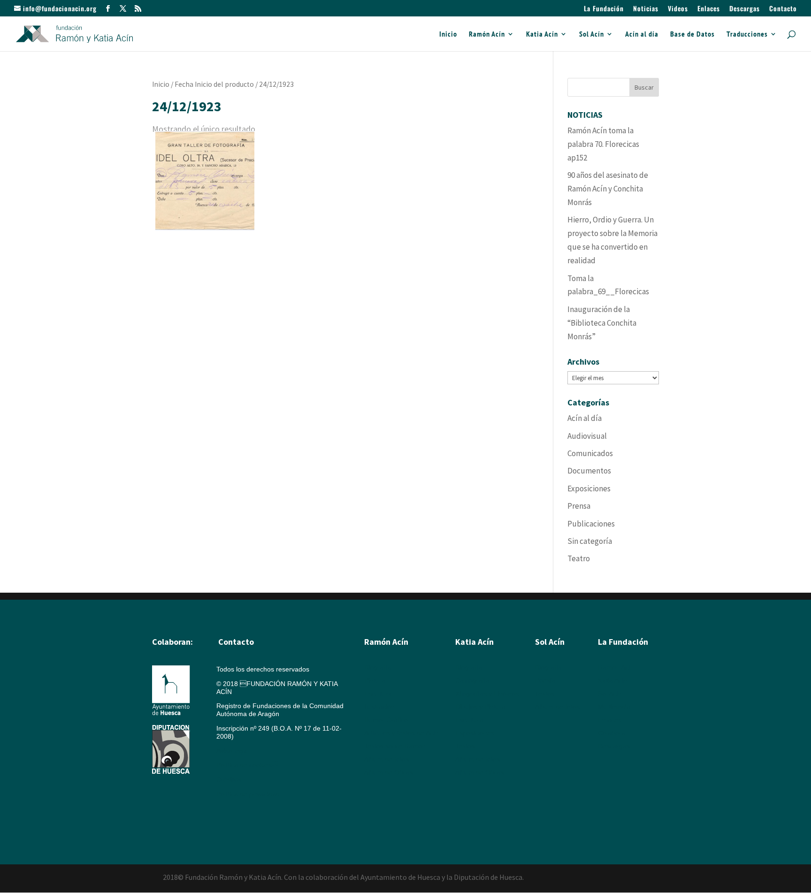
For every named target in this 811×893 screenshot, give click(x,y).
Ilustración (379, 706)
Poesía (545, 680)
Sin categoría (589, 541)
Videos (678, 9)
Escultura (378, 693)
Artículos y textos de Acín (401, 733)
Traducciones (747, 34)
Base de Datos (692, 34)
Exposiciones (589, 488)
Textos (464, 746)
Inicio (448, 34)
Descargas (744, 9)
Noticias (645, 9)
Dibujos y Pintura (480, 706)
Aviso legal (232, 751)
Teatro (578, 558)
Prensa (578, 506)
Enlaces (708, 9)
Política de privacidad (248, 794)
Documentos (589, 471)
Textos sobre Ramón (395, 746)
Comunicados (590, 453)
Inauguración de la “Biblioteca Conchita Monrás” (601, 323)
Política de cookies (247, 765)
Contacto (783, 9)
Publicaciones (591, 524)
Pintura (374, 680)
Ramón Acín (487, 34)
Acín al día (641, 34)
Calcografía (472, 680)
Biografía (377, 667)
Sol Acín (591, 34)
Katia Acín (542, 34)
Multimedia (614, 706)
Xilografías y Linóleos (487, 693)
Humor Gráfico (386, 720)
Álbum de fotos (386, 759)
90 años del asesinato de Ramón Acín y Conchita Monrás (607, 188)
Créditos (228, 779)
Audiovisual (587, 436)
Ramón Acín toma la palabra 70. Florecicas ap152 (603, 144)
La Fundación (604, 9)
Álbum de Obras (388, 772)
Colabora (611, 733)
